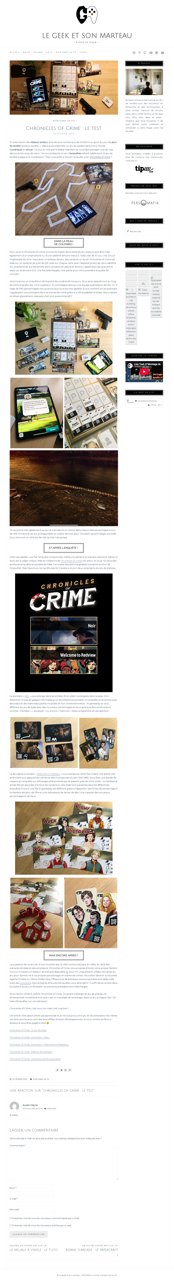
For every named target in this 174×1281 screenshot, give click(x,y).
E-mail (14, 1199)
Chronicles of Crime (71, 560)
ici (67, 972)
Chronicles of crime (100, 157)
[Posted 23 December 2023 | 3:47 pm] (143, 291)
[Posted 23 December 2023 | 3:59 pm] (143, 272)
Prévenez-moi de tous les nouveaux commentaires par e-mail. (45, 1218)
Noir (27, 696)
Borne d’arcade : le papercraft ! (92, 1250)
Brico (26, 52)
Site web (14, 1209)
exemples (25, 983)
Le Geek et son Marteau (87, 35)
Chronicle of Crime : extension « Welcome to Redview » (39, 1044)
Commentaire (18, 1145)
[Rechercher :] (144, 231)
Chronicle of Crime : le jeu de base (28, 1030)
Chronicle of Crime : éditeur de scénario (31, 1051)
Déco (49, 52)
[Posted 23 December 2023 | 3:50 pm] (143, 278)
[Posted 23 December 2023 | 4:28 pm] (131, 272)
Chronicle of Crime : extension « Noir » (30, 1037)
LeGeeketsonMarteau (147, 401)
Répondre (51, 1108)
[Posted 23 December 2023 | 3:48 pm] (131, 316)
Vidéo (83, 52)
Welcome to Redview (48, 774)
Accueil (15, 52)
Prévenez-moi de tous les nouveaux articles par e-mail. (42, 1225)
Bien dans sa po (66, 52)
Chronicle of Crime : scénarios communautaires (35, 1059)
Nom (13, 1188)
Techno (38, 52)
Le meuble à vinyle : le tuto (34, 1248)
